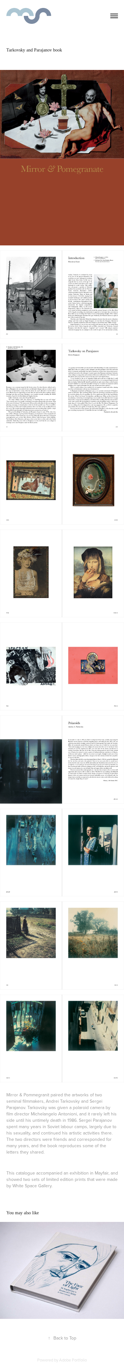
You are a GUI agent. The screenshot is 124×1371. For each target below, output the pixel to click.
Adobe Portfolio (73, 1360)
